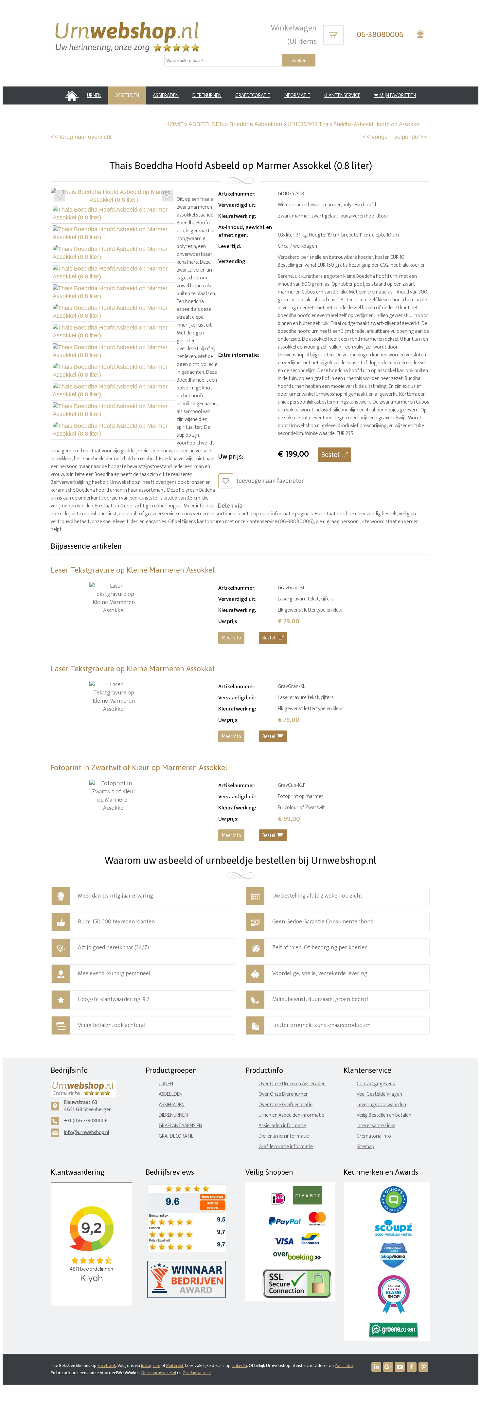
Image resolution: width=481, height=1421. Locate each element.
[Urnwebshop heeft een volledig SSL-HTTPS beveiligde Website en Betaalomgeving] (296, 1296)
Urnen (166, 1083)
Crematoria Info (374, 1136)
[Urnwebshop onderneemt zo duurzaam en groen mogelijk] (393, 1336)
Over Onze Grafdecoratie (285, 1104)
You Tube (344, 1365)
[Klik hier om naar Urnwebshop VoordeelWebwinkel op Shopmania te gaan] (393, 1266)
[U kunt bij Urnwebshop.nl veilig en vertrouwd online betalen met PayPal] (284, 1224)
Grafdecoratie (176, 1136)
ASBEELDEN (206, 124)
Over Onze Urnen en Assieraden (292, 1083)
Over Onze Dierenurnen (283, 1094)
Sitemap (365, 1146)
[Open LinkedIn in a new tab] (376, 1367)
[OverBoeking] (297, 1260)
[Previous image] (59, 195)
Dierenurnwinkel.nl (158, 1372)
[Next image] (167, 195)
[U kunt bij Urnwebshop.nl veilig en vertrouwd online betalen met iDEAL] (278, 1203)
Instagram (150, 1365)
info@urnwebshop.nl (86, 1132)
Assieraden (172, 1104)
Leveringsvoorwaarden (381, 1104)
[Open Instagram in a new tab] (388, 1367)
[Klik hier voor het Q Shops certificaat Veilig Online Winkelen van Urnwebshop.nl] (393, 1211)
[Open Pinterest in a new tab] (423, 1367)
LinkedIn (239, 1365)
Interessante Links (376, 1125)
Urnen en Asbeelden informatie (291, 1115)
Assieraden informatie (282, 1125)
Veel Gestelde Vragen (379, 1094)
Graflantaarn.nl (197, 1372)
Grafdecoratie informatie (285, 1146)
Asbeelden (171, 1094)
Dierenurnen (173, 1115)
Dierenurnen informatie (283, 1136)
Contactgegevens (376, 1083)
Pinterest (175, 1365)
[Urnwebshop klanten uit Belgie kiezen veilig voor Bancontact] (310, 1243)
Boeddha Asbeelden (255, 124)
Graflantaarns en (180, 1125)
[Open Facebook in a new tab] (412, 1367)
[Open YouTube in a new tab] (400, 1367)
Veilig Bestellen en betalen (384, 1115)
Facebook (107, 1365)
